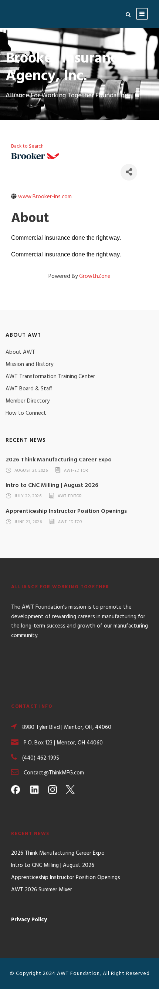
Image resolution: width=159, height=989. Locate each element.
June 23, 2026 (28, 522)
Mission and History (29, 364)
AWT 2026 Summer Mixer (41, 889)
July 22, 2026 (28, 496)
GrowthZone (95, 276)
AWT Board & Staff (29, 388)
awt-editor (76, 470)
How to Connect (26, 413)
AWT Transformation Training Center (50, 376)
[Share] (129, 172)
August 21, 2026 (31, 470)
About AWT (20, 352)
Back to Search (27, 146)
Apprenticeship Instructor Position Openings (66, 511)
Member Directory (28, 401)
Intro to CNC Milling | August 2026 (52, 485)
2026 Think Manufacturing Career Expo (59, 460)
